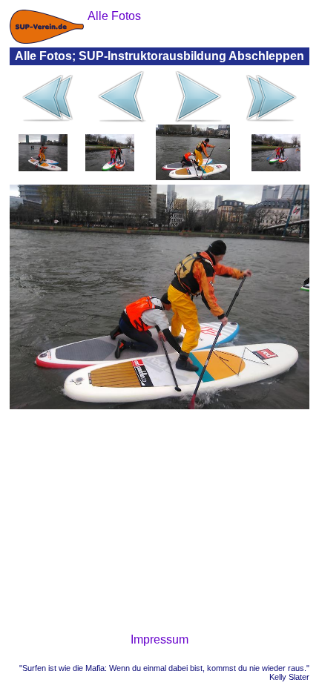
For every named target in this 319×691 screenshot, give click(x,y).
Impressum (159, 639)
